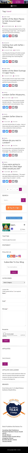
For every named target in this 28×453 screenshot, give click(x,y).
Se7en (19, 449)
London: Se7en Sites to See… (12, 117)
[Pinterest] (14, 256)
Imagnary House (7, 438)
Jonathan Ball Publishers (10, 430)
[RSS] (11, 256)
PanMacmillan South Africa (11, 436)
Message (5, 309)
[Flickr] (16, 256)
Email (4, 301)
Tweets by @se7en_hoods (9, 240)
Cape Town (7, 16)
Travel (5, 92)
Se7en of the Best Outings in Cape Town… (14, 72)
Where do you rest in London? (11, 141)
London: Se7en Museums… (14, 95)
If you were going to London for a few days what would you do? (12, 166)
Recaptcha (5, 329)
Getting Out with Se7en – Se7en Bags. (13, 46)
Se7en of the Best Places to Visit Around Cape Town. (13, 21)
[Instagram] (19, 256)
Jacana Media (7, 441)
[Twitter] (8, 256)
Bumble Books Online (9, 440)
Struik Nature (6, 435)
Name (4, 293)
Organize (6, 42)
